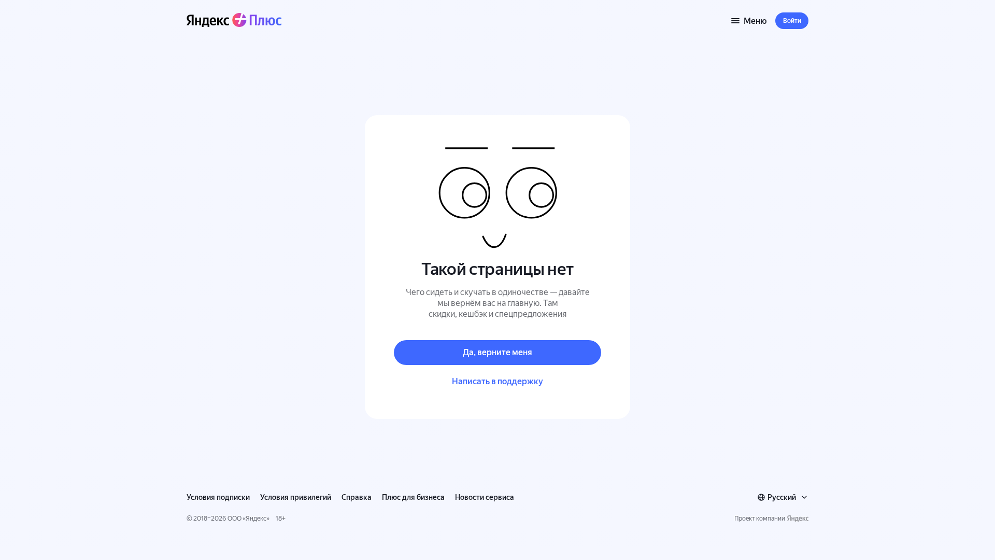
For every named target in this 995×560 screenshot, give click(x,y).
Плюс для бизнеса (413, 497)
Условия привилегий (295, 497)
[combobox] (782, 497)
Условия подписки (218, 497)
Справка (357, 497)
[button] (791, 20)
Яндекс (256, 518)
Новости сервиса (484, 497)
